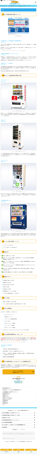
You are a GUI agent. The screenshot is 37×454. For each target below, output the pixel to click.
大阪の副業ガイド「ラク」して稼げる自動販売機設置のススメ (9, 0)
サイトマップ (22, 429)
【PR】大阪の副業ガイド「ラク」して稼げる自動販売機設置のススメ (18, 441)
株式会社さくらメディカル (7, 399)
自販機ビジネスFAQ (6, 417)
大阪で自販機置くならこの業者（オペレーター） (10, 391)
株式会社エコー (5, 401)
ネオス (4, 404)
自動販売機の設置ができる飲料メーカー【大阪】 (11, 415)
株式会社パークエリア (6, 396)
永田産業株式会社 (5, 400)
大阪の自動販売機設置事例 (7, 422)
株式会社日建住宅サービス (7, 392)
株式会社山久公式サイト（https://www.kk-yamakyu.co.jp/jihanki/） (12, 50)
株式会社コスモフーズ (6, 394)
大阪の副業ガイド (15, 429)
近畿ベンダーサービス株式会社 (7, 398)
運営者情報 (5, 427)
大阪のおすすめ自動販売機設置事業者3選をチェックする (17, 371)
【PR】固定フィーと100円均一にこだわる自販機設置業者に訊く (14, 424)
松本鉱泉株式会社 (5, 402)
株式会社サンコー (5, 395)
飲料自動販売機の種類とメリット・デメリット (11, 420)
